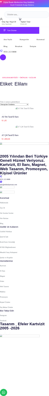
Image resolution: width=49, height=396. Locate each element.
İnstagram (3, 315)
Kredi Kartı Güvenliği (7, 242)
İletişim (33, 46)
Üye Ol (2, 208)
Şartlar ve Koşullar (6, 258)
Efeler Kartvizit (31, 324)
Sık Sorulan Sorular (6, 213)
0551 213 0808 (10, 52)
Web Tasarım (4, 286)
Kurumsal (41, 39)
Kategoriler (24, 39)
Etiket (2, 281)
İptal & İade (4, 237)
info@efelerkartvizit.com (8, 185)
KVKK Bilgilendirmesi (8, 247)
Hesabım (18, 46)
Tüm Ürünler (12, 30)
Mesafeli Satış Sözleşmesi (8, 252)
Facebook (3, 321)
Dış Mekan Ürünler (6, 307)
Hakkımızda (4, 203)
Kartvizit (3, 266)
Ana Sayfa (8, 39)
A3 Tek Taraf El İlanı (10, 117)
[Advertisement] (24, 362)
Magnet (2, 276)
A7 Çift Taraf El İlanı (10, 135)
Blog (5, 46)
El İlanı (2, 271)
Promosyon (4, 297)
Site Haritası (4, 218)
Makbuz (2, 292)
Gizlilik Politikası (6, 231)
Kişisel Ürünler (5, 302)
